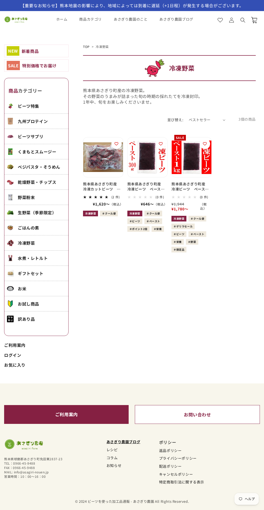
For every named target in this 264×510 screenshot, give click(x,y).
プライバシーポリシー (178, 458)
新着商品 (23, 51)
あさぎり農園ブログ (123, 441)
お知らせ (113, 465)
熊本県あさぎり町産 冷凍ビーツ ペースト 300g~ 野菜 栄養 (147, 187)
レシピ (112, 449)
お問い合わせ (197, 414)
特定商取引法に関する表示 (181, 482)
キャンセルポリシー (176, 474)
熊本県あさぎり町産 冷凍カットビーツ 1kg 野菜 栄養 (102, 187)
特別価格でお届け (32, 65)
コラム (112, 457)
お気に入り (15, 365)
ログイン (12, 355)
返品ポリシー (170, 450)
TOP (86, 46)
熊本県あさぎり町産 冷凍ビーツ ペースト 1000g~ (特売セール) (191, 187)
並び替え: (175, 119)
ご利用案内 (15, 345)
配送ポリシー (170, 466)
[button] (243, 20)
